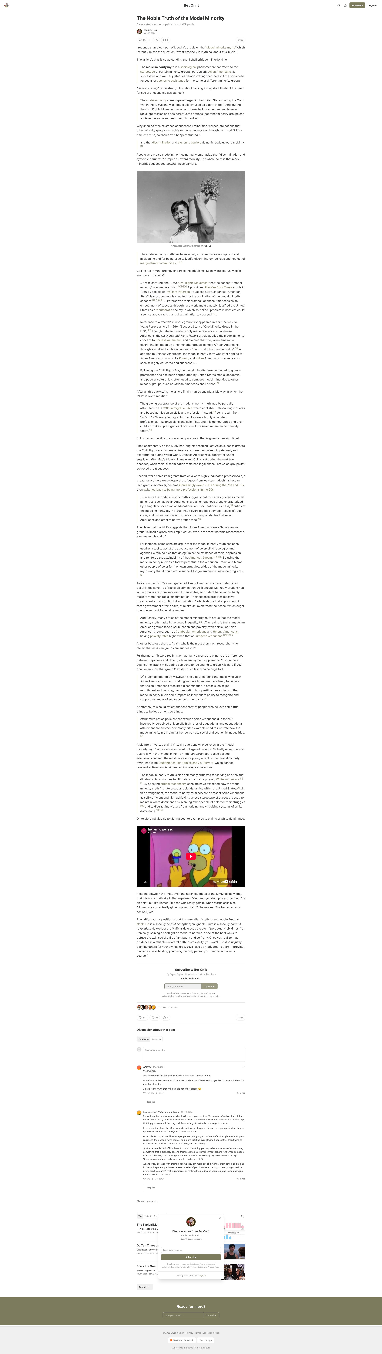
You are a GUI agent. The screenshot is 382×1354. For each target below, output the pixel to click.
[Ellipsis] (243, 1066)
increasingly (187, 485)
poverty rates (159, 636)
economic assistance (171, 80)
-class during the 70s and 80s (224, 485)
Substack (176, 1347)
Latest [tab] (148, 1216)
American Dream (200, 557)
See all (142, 1286)
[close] (219, 1218)
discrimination (161, 142)
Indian (200, 358)
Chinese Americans (168, 340)
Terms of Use (205, 1264)
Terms (198, 1332)
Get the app (206, 1340)
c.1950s (207, 245)
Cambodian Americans (191, 631)
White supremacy (227, 779)
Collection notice (211, 1332)
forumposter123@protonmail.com (161, 1111)
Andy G (147, 1066)
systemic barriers (189, 142)
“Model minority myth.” (220, 47)
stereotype (147, 71)
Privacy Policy (214, 1267)
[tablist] (149, 1039)
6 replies (151, 1187)
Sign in (373, 5)
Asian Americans (219, 71)
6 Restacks (172, 1007)
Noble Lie (143, 924)
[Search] (339, 5)
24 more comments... (147, 1201)
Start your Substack (183, 1340)
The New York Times (218, 287)
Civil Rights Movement (193, 283)
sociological (188, 67)
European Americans (208, 636)
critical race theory (173, 784)
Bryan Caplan (150, 30)
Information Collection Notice (190, 1267)
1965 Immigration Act (177, 408)
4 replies (151, 1102)
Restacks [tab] (156, 1039)
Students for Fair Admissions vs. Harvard (185, 763)
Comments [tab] (143, 1039)
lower (200, 485)
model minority (156, 100)
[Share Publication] (345, 5)
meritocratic (164, 310)
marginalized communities (158, 263)
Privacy (189, 1332)
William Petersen (178, 292)
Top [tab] (140, 1216)
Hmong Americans (225, 631)
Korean (183, 358)
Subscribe (357, 5)
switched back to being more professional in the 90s (178, 489)
